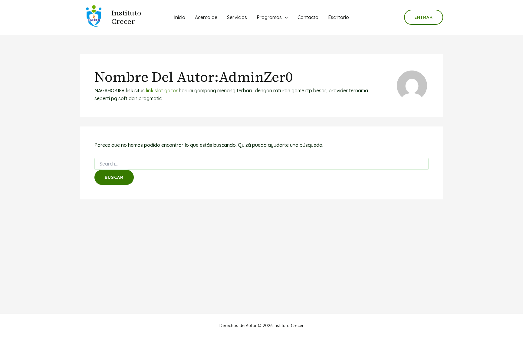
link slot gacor (162, 90)
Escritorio (338, 17)
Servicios (237, 17)
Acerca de (206, 17)
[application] (285, 17)
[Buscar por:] (261, 164)
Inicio (179, 17)
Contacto (308, 17)
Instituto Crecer (126, 17)
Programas (269, 17)
